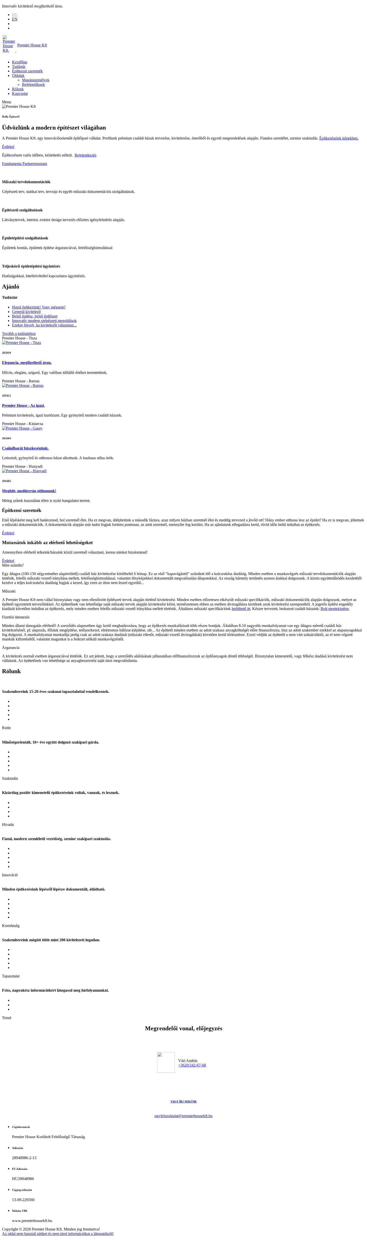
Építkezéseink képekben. (339, 138)
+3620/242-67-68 (192, 1065)
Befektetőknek (33, 84)
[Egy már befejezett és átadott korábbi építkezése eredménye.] (21, 342)
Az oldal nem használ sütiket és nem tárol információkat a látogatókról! (58, 1234)
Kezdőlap (19, 62)
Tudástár (18, 66)
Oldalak (18, 75)
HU (15, 14)
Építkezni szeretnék (27, 71)
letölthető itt (241, 609)
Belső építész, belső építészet (34, 316)
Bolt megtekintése (335, 609)
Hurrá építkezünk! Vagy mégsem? (39, 307)
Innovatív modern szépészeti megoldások (44, 320)
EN (14, 19)
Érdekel (8, 147)
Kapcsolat (20, 93)
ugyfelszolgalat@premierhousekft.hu (183, 1116)
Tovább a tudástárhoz (19, 333)
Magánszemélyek (35, 80)
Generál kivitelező (26, 312)
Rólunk (18, 89)
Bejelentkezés (85, 155)
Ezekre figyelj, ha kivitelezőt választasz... (44, 325)
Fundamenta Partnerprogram (24, 163)
